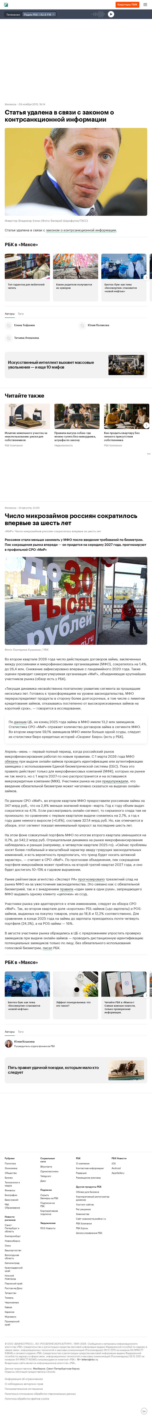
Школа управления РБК (89, 1232)
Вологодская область (12, 1256)
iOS (114, 1163)
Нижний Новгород (10, 1277)
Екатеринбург (13, 1236)
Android (116, 1168)
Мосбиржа (39, 1368)
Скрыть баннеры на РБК (49, 1196)
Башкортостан (13, 1250)
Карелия (9, 1311)
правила (66, 888)
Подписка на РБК (47, 1204)
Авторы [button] (10, 313)
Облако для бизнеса (87, 1191)
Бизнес (9, 1177)
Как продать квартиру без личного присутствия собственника (122, 437)
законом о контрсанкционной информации (81, 229)
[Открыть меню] (145, 5)
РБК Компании (14, 445)
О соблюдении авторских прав (24, 1383)
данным (20, 721)
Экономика (11, 1168)
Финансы (10, 104)
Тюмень (9, 1297)
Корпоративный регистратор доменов (92, 1198)
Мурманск (10, 1316)
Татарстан (10, 1292)
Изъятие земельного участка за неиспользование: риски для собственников (26, 437)
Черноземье (12, 1302)
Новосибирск (12, 1240)
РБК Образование (12, 1206)
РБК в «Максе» (21, 244)
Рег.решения (83, 1209)
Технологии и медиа (12, 1184)
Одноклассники (49, 1171)
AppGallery (118, 1172)
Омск (8, 1245)
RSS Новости (47, 1228)
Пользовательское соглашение (24, 1388)
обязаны (11, 760)
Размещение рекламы (88, 1177)
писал (47, 947)
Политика (10, 1163)
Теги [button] (21, 313)
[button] (27, 277)
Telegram (45, 1176)
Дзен (43, 1180)
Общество (11, 1172)
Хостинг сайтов (85, 1204)
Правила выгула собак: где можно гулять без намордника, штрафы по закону (75, 437)
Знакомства (82, 1213)
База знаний (11, 1199)
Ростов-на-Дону (13, 1288)
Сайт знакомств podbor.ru (91, 1218)
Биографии (11, 1195)
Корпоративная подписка (49, 1212)
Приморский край (12, 1323)
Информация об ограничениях (24, 1378)
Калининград (12, 1262)
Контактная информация (90, 1168)
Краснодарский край (14, 1269)
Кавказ (8, 1307)
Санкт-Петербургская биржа (63, 1368)
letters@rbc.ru (90, 1359)
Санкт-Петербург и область (12, 1228)
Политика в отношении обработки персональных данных (40, 1393)
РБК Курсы (82, 1228)
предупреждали (115, 780)
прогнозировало (91, 878)
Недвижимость (63, 445)
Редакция (81, 1172)
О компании (82, 1163)
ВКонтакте (46, 1166)
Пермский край (13, 1283)
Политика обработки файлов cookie (27, 1398)
